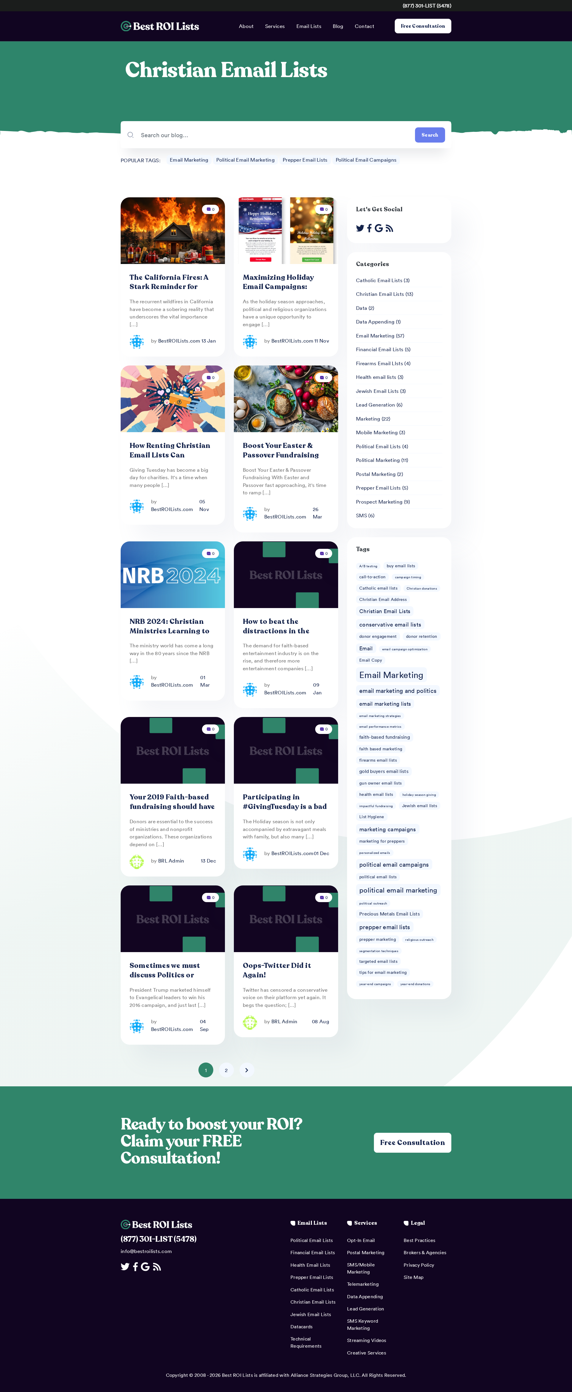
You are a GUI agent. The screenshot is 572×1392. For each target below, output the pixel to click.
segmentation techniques (378, 950)
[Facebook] (370, 228)
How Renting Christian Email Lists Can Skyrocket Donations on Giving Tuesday (170, 460)
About (246, 26)
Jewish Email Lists (377, 391)
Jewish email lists (419, 805)
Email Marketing (189, 159)
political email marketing (398, 889)
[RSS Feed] (391, 228)
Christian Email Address (383, 599)
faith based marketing (380, 749)
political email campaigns (394, 864)
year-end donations (415, 983)
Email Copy (370, 660)
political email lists (378, 876)
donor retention (421, 636)
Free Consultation (423, 26)
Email (366, 648)
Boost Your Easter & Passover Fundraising (281, 450)
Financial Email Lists (379, 349)
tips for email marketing (383, 972)
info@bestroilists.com (146, 1251)
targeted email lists (378, 961)
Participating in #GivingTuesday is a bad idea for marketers (285, 806)
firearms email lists (378, 760)
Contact (364, 26)
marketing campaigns (387, 829)
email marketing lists (385, 703)
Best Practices (419, 1240)
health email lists (376, 794)
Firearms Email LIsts (379, 363)
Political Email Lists (378, 446)
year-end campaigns (375, 983)
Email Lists (308, 26)
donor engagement (378, 636)
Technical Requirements (306, 1342)
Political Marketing (378, 460)
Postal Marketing (376, 474)
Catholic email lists (378, 588)
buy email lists (401, 565)
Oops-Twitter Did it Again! (277, 970)
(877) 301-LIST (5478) (427, 5)
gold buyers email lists (383, 771)
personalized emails (374, 852)
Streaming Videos (366, 1340)
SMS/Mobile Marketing (361, 1268)
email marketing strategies (380, 715)
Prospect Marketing (379, 501)
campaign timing (408, 576)
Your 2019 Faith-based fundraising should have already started (172, 806)
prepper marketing (377, 939)
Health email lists (376, 377)
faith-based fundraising (384, 737)
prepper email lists (384, 927)
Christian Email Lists (380, 293)
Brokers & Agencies (425, 1252)
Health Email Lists (310, 1265)
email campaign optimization (405, 649)
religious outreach (419, 939)
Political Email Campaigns (366, 159)
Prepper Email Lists (305, 159)
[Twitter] (361, 228)
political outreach (373, 903)
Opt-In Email (361, 1240)
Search (430, 135)
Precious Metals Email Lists (389, 914)
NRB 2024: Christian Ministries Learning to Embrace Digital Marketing (169, 636)
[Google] (380, 228)
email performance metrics (380, 726)
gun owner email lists (380, 783)
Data (361, 307)
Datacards (301, 1326)
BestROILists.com (179, 340)
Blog (338, 26)
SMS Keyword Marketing (362, 1324)
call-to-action (372, 576)
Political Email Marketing (245, 159)
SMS (361, 515)
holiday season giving (419, 794)
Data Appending (375, 321)
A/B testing (368, 565)
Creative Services (366, 1353)
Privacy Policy (419, 1265)
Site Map (413, 1277)
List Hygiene (371, 816)
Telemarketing (363, 1284)
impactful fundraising (376, 805)
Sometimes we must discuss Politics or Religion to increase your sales (165, 980)
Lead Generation (375, 404)
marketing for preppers (382, 841)
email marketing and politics (397, 690)
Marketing (368, 418)
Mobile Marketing (377, 432)
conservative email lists (390, 624)
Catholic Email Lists (379, 280)
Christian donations (422, 588)
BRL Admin (171, 860)
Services (275, 26)
